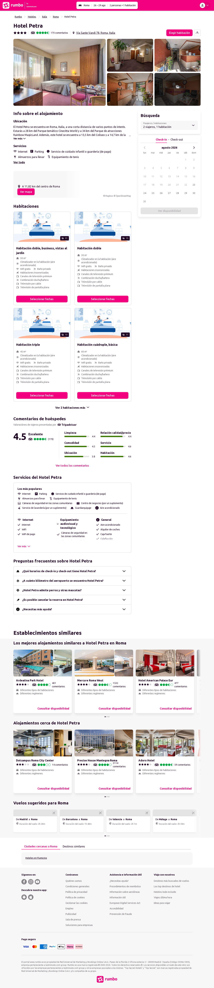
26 (161, 193)
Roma (86, 5)
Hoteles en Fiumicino (36, 858)
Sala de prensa (73, 919)
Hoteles (32, 16)
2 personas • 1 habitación (123, 5)
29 (185, 193)
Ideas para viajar (162, 903)
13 (169, 176)
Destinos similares (74, 846)
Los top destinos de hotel (167, 886)
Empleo (69, 908)
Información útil (118, 897)
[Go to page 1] (105, 716)
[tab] (40, 846)
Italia (44, 16)
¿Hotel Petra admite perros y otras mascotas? (52, 590)
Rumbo (18, 16)
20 (169, 184)
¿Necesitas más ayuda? (37, 609)
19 (161, 184)
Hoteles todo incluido (165, 892)
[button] (59, 72)
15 (185, 176)
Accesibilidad (116, 908)
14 (177, 176)
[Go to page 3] (108, 716)
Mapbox (109, 196)
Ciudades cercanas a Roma (40, 846)
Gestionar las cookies (77, 903)
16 (194, 176)
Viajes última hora (163, 897)
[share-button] (197, 32)
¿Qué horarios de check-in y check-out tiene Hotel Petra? (59, 571)
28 (177, 193)
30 (194, 193)
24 (144, 193)
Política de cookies (75, 897)
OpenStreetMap (123, 196)
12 (161, 176)
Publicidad (71, 914)
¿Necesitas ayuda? (119, 881)
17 (144, 184)
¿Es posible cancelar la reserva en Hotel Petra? (52, 599)
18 (153, 184)
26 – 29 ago (99, 5)
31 (144, 201)
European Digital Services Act (125, 903)
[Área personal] (204, 5)
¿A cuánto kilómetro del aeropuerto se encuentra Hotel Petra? (62, 580)
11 (153, 176)
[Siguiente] (194, 147)
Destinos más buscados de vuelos (171, 881)
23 (194, 184)
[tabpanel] (107, 858)
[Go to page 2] (107, 716)
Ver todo (19, 162)
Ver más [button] (22, 546)
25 (153, 193)
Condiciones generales (77, 886)
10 (144, 176)
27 (169, 193)
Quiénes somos (74, 881)
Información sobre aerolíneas (125, 892)
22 (185, 184)
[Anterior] (144, 147)
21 (177, 184)
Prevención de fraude (121, 914)
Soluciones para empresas (79, 925)
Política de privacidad (76, 892)
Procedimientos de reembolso (125, 886)
